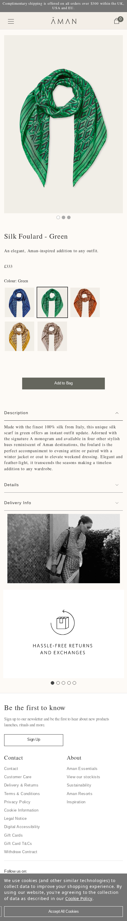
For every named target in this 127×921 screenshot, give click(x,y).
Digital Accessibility (22, 827)
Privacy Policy (17, 802)
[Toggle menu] (11, 21)
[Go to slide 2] (58, 683)
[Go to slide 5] (74, 683)
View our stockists (83, 777)
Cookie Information (21, 810)
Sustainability (79, 785)
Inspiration (76, 802)
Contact (11, 768)
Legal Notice (15, 818)
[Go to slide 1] (52, 683)
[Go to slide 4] (69, 683)
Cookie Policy (78, 898)
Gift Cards (13, 835)
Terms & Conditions (22, 793)
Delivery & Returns (21, 785)
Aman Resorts (80, 793)
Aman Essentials (82, 768)
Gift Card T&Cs (18, 843)
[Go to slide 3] (63, 683)
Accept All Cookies (63, 911)
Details (11, 484)
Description (16, 412)
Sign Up (33, 739)
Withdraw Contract (21, 852)
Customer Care (17, 777)
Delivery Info (17, 502)
